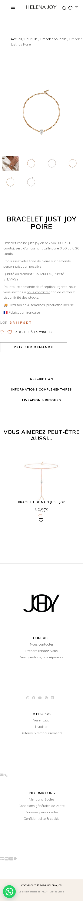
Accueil (16, 39)
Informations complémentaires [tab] (41, 389)
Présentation (42, 720)
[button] (9, 891)
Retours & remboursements (42, 733)
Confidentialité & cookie (42, 818)
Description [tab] (41, 379)
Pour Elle (31, 39)
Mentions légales (41, 799)
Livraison (41, 726)
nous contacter (38, 292)
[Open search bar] (64, 8)
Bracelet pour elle (53, 39)
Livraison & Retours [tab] (41, 400)
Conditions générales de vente (42, 806)
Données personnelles (42, 812)
